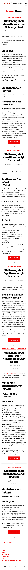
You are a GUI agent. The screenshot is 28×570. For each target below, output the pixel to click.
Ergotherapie (11, 266)
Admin (10, 31)
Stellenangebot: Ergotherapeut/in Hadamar (14, 273)
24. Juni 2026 (19, 31)
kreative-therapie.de (12, 567)
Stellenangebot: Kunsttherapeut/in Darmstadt (14, 157)
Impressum (5, 554)
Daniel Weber (16, 365)
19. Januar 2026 (15, 483)
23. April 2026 (19, 164)
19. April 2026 (19, 280)
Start (3, 550)
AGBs (3, 552)
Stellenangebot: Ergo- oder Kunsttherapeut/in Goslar (14, 357)
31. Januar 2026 (15, 368)
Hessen (9, 17)
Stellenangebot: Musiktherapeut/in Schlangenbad (14, 24)
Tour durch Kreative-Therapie (10, 560)
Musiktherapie (16, 17)
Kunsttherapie (17, 150)
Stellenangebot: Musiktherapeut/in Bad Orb (14, 474)
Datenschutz (5, 556)
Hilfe (2, 558)
